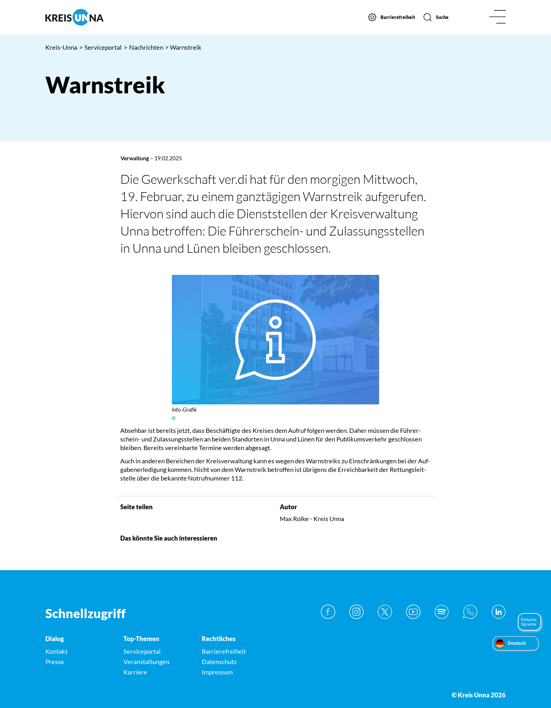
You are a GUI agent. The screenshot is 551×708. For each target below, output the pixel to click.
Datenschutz (219, 661)
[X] (385, 612)
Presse (54, 661)
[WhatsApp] (470, 612)
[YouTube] (413, 612)
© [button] (174, 418)
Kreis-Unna (61, 47)
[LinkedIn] (498, 612)
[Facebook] (328, 612)
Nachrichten (143, 47)
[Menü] (497, 17)
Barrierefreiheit (224, 651)
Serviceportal (100, 47)
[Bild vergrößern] (275, 339)
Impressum (217, 672)
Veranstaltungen (146, 661)
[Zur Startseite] (99, 17)
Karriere (135, 672)
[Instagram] (356, 612)
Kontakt (56, 651)
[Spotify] (441, 612)
